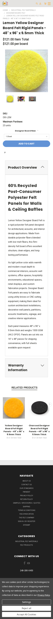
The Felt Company (26, 518)
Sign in (21, 521)
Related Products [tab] (24, 387)
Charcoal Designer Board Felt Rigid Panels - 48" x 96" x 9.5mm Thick (39, 430)
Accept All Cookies (26, 614)
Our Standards (26, 488)
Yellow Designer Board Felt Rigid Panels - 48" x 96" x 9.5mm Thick (14, 430)
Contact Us (26, 485)
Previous (3, 404)
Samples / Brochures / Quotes (26, 503)
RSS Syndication (27, 514)
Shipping (26, 507)
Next (50, 404)
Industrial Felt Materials (26, 541)
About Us (26, 481)
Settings (26, 602)
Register (31, 521)
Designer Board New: (26, 130)
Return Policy (26, 499)
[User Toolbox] (40, 3)
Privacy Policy (26, 496)
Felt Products (26, 545)
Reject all (26, 608)
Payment (26, 492)
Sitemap (26, 525)
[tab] (26, 167)
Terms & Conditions (26, 510)
